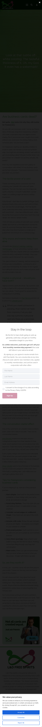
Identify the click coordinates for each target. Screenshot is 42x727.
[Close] (39, 2)
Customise (21, 717)
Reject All (21, 723)
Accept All (21, 712)
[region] (21, 710)
